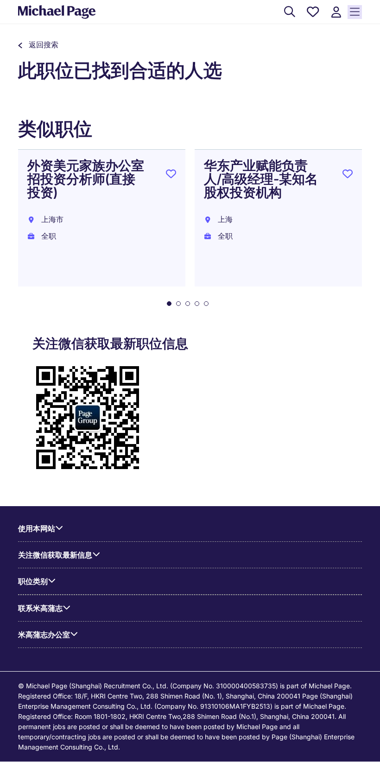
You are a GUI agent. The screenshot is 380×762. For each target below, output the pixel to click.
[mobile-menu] (355, 12)
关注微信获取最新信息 (55, 555)
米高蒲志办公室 (44, 634)
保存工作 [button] (171, 175)
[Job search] (289, 12)
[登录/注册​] (336, 12)
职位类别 (33, 581)
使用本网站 (36, 528)
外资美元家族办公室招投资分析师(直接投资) (85, 179)
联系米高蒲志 (40, 608)
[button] (38, 44)
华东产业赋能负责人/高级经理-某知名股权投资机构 (261, 179)
